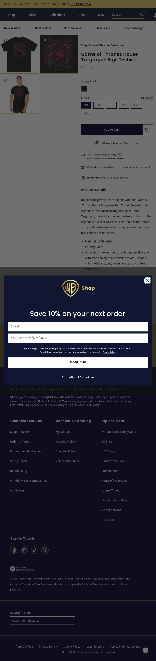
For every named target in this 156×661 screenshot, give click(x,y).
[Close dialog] (147, 280)
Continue (78, 363)
